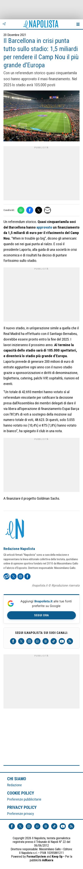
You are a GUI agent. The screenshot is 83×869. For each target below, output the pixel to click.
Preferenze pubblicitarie (24, 799)
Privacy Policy (22, 807)
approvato (44, 227)
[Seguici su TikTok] (54, 641)
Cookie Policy (20, 793)
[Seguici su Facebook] (13, 641)
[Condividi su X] (38, 210)
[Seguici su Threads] (45, 641)
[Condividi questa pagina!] (4, 24)
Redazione (14, 785)
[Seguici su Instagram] (29, 641)
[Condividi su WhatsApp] (20, 210)
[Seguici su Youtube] (62, 641)
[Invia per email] (47, 210)
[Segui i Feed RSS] (70, 641)
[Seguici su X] (21, 641)
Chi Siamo (16, 778)
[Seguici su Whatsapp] (37, 641)
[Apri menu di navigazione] (78, 24)
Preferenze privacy (20, 814)
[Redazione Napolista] (15, 529)
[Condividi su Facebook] (29, 210)
